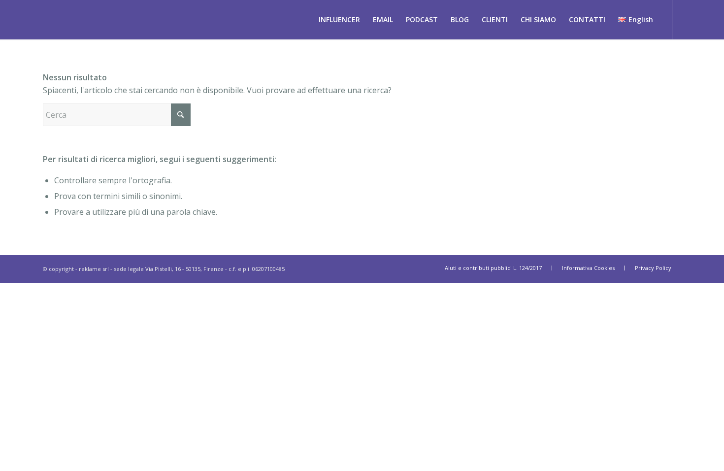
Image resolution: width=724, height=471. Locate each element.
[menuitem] (339, 19)
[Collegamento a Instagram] (702, 19)
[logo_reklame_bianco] (15, 19)
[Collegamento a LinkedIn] (687, 19)
